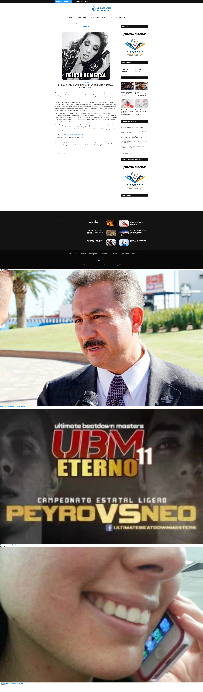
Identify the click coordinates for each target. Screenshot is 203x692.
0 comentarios (67, 153)
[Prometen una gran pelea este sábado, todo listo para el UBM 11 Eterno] (101, 476)
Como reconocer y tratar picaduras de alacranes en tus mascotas (95, 232)
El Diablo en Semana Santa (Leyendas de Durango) (94, 240)
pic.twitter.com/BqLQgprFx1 (75, 134)
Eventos (111, 17)
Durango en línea (82, 17)
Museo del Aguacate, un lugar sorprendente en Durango (132, 146)
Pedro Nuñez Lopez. (126, 141)
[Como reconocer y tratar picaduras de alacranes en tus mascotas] (111, 233)
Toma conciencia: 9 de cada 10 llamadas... (11, 683)
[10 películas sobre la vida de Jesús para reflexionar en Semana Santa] (124, 233)
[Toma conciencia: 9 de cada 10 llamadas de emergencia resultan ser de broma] (101, 614)
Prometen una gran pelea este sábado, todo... (12, 545)
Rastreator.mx (124, 136)
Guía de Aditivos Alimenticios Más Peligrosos (138, 240)
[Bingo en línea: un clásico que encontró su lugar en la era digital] (141, 103)
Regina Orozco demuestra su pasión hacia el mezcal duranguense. (86, 86)
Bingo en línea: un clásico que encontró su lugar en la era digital (141, 112)
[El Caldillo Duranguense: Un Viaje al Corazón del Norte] (141, 86)
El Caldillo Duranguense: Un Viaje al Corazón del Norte (141, 93)
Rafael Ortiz (124, 126)
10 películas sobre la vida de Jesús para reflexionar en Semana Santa (134, 131)
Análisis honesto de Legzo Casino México (126, 93)
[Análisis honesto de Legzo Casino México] (127, 86)
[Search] (134, 17)
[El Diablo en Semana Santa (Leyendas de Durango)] (111, 242)
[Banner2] (134, 44)
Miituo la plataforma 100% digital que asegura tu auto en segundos (132, 136)
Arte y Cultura (95, 17)
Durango (71, 17)
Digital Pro (119, 265)
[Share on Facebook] (111, 153)
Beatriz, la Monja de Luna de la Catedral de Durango (95, 221)
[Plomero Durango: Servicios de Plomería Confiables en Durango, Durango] (127, 103)
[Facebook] (141, 1)
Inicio (56, 23)
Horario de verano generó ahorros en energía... (13, 406)
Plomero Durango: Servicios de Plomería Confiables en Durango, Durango (127, 112)
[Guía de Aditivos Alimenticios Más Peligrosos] (124, 242)
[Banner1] (134, 177)
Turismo (103, 17)
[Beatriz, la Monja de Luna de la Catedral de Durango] (111, 223)
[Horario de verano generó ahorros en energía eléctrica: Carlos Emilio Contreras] (101, 338)
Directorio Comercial (122, 17)
